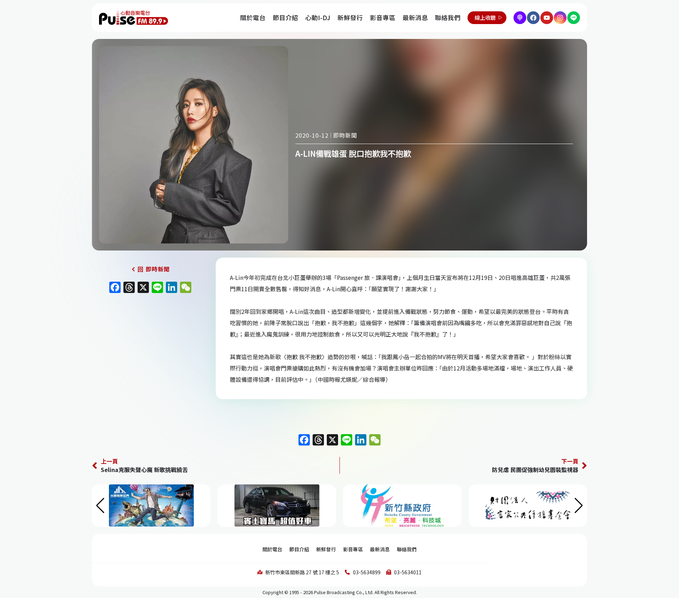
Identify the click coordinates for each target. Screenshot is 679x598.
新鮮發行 (350, 17)
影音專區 (382, 17)
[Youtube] (546, 17)
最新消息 (415, 17)
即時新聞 (345, 135)
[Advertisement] (150, 357)
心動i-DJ (317, 17)
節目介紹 (285, 17)
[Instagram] (560, 17)
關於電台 (253, 17)
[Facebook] (533, 17)
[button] (579, 505)
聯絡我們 (447, 17)
